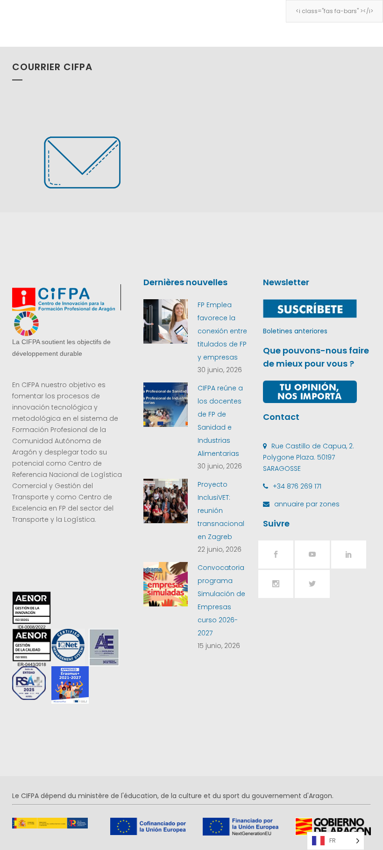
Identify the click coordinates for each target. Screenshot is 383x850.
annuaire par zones (307, 504)
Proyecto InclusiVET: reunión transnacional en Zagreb (221, 510)
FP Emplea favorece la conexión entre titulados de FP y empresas (222, 331)
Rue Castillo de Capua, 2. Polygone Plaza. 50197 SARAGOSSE (308, 457)
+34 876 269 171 (297, 486)
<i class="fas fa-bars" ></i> (334, 11)
